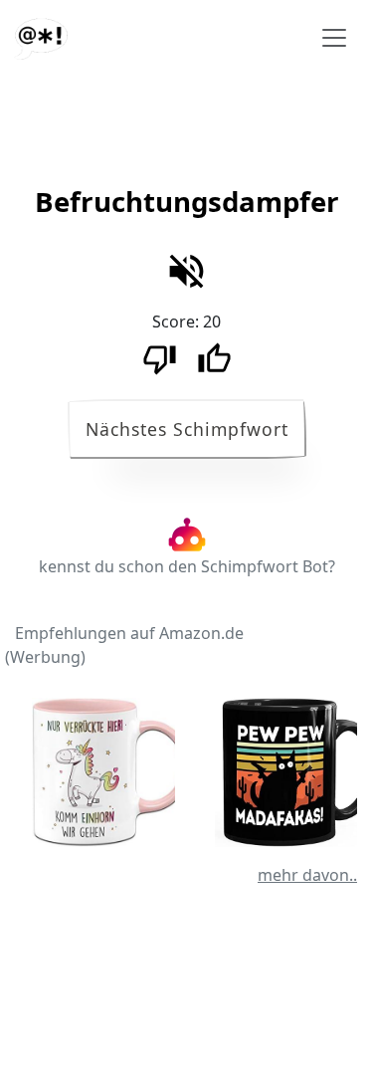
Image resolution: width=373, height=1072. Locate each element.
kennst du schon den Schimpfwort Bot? (187, 566)
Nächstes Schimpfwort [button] (187, 429)
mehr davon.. (307, 875)
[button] (187, 206)
